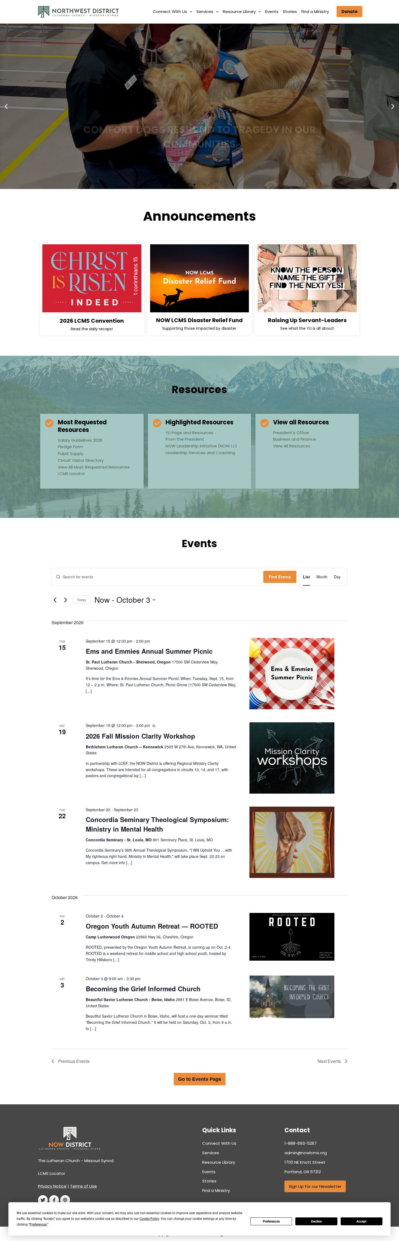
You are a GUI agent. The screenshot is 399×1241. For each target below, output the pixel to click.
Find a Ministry (315, 11)
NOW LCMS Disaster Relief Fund (199, 320)
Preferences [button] (38, 1224)
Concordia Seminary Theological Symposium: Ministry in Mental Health (157, 824)
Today (81, 599)
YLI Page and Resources (189, 432)
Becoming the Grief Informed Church (143, 988)
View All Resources (291, 446)
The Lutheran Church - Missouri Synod (75, 1160)
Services (205, 11)
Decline (316, 1221)
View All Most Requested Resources (94, 467)
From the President (185, 439)
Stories (290, 11)
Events (271, 11)
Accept (361, 1221)
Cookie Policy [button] (149, 1219)
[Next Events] (65, 600)
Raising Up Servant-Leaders (307, 320)
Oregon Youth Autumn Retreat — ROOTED (152, 926)
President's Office (291, 432)
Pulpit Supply (70, 453)
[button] (189, 12)
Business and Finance (294, 439)
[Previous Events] (55, 600)
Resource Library (239, 11)
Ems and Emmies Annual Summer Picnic (149, 651)
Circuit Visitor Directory (81, 460)
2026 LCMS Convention (92, 321)
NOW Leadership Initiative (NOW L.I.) (201, 446)
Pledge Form (70, 447)
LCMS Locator (71, 473)
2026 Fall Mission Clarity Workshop (140, 735)
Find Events (280, 576)
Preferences (271, 1221)
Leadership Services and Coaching (200, 453)
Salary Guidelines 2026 (80, 440)
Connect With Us (170, 11)
